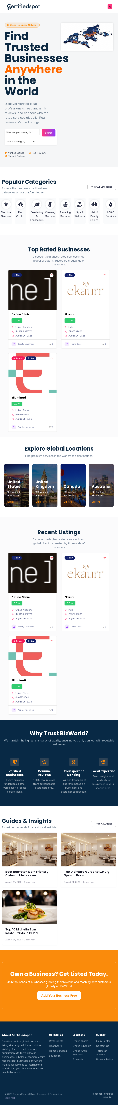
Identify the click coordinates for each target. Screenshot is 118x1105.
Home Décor (76, 344)
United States (22, 410)
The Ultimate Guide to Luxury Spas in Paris (87, 873)
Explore (11, 502)
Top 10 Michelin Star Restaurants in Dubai (21, 931)
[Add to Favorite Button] (51, 275)
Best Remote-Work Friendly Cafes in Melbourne (26, 873)
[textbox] (15, 141)
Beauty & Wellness (26, 344)
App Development (26, 427)
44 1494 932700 (24, 331)
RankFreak (10, 1098)
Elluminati (19, 397)
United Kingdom (24, 327)
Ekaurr (69, 314)
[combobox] (20, 141)
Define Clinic (21, 314)
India (71, 327)
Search (48, 132)
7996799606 (75, 331)
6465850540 (22, 414)
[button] (22, 25)
